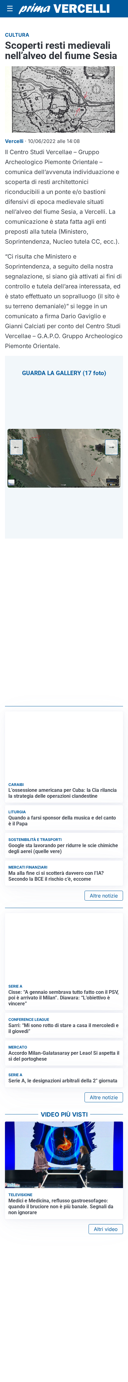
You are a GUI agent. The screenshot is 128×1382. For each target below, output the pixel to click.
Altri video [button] (106, 1229)
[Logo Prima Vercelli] (64, 8)
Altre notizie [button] (104, 896)
